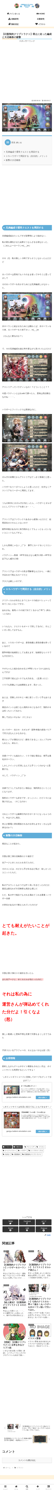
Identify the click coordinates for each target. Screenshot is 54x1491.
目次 (13, 142)
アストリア (30, 1147)
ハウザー (23, 1151)
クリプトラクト (10, 1151)
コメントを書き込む (27, 1460)
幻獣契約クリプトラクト (32, 1154)
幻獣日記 (19, 1147)
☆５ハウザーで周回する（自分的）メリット (27, 156)
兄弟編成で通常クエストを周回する (22, 152)
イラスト (8, 1147)
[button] (48, 796)
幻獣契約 (17, 1154)
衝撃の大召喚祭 (13, 160)
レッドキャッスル (36, 1151)
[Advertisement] (27, 70)
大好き (7, 1154)
